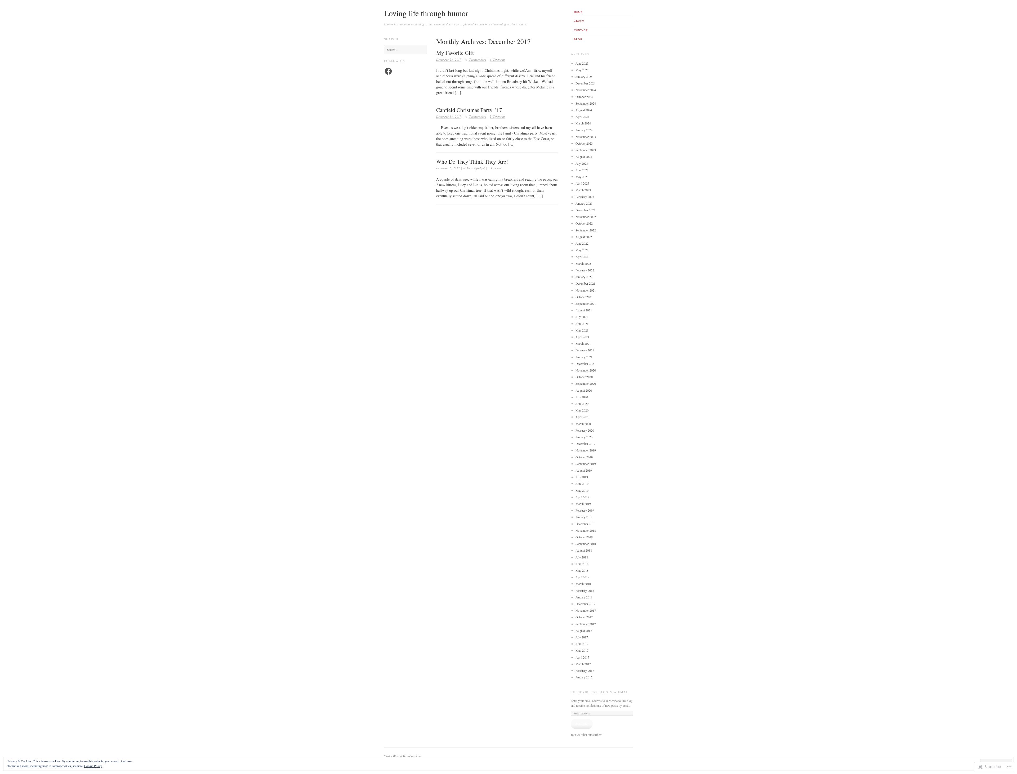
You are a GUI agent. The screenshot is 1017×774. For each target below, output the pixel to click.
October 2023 (584, 143)
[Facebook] (388, 71)
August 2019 (584, 470)
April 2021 (582, 337)
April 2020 (582, 417)
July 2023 (582, 163)
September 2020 (586, 383)
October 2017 (584, 617)
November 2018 (586, 530)
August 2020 (584, 390)
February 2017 (585, 670)
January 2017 (584, 677)
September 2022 (586, 230)
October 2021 (584, 297)
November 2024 (586, 90)
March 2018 (583, 583)
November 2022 (586, 216)
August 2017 (584, 630)
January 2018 (584, 597)
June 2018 (582, 564)
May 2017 (582, 650)
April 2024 (582, 116)
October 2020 (584, 377)
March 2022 (583, 263)
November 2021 (586, 290)
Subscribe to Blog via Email (600, 692)
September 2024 (586, 103)
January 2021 (584, 357)
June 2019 (582, 483)
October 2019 (584, 457)
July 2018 (582, 557)
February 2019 (585, 510)
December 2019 (585, 443)
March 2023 (583, 190)
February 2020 (585, 430)
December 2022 (585, 210)
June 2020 (582, 403)
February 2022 (585, 270)
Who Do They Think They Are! (472, 161)
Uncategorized (477, 59)
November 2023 (586, 137)
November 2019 (586, 450)
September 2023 (586, 150)
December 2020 (585, 363)
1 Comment (495, 168)
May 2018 (582, 570)
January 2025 (584, 76)
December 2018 (585, 524)
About (579, 21)
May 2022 (582, 250)
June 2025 (582, 63)
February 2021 (585, 350)
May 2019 (582, 490)
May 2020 (582, 410)
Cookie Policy (93, 766)
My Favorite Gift (455, 52)
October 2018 (584, 537)
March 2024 (583, 123)
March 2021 (583, 343)
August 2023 (584, 156)
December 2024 (585, 83)
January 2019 (584, 517)
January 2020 (584, 437)
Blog (578, 39)
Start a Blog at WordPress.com (402, 756)
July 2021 (582, 317)
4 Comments (497, 59)
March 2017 (583, 664)
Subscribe (582, 724)
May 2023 (582, 177)
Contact (581, 30)
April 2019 (582, 497)
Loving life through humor (426, 13)
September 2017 (586, 624)
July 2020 (582, 397)
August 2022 (584, 237)
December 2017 (585, 604)
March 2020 (583, 424)
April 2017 (582, 657)
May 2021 (582, 330)
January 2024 (584, 130)
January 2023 (584, 203)
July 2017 (582, 637)
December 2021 (585, 283)
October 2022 (584, 223)
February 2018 (585, 590)
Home (578, 12)
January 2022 (584, 277)
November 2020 (586, 370)
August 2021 (584, 310)
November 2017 (586, 610)
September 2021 (586, 303)
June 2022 (582, 243)
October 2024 (584, 97)
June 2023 (582, 170)
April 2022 (582, 256)
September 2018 (586, 544)
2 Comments (497, 116)
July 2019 (582, 477)
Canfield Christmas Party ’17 (469, 110)
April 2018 (582, 577)
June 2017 (582, 644)
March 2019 (583, 504)
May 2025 (582, 70)
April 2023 (582, 183)
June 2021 (582, 323)
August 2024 (584, 110)
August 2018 (584, 550)
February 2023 (585, 197)
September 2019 (586, 464)
